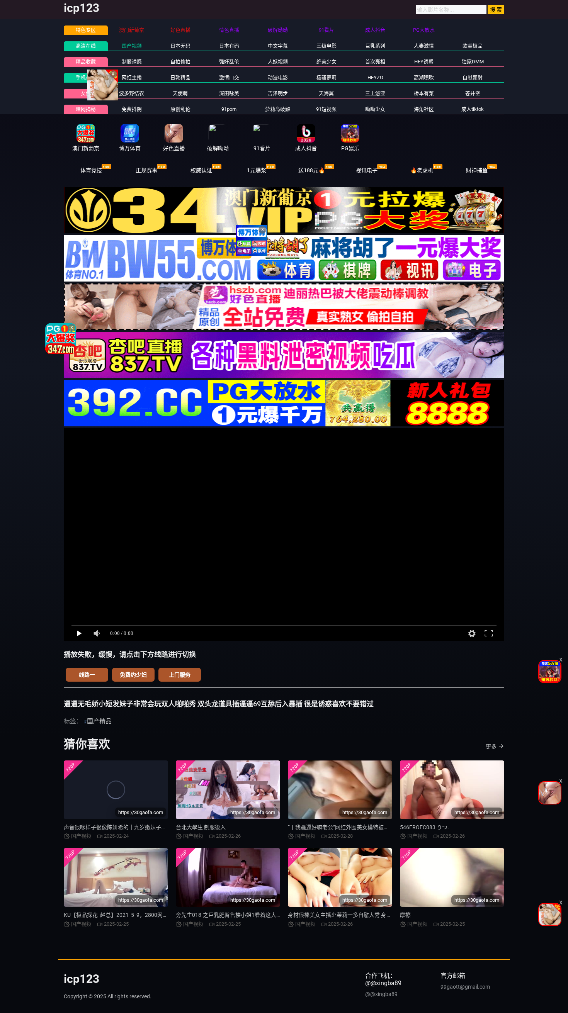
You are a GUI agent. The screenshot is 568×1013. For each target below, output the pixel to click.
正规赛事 (146, 170)
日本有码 (229, 46)
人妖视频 (278, 61)
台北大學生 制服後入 (201, 827)
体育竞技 (91, 170)
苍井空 (472, 93)
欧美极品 (473, 46)
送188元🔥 (311, 170)
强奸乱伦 (229, 61)
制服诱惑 (132, 61)
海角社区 (424, 109)
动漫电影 (278, 77)
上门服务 (179, 675)
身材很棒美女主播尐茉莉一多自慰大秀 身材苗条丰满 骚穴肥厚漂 (365, 915)
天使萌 (180, 93)
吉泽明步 (278, 93)
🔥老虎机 (421, 170)
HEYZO (375, 77)
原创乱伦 (180, 109)
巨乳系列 (375, 46)
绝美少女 (326, 61)
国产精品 (99, 721)
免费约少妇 (133, 675)
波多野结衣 (131, 93)
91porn (228, 109)
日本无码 (180, 46)
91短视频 (326, 109)
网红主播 (132, 77)
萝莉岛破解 (277, 109)
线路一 (87, 675)
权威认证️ (201, 170)
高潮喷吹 (424, 77)
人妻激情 (424, 46)
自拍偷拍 (180, 61)
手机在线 (86, 77)
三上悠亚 (375, 93)
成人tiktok (472, 109)
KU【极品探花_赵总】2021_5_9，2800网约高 (118, 915)
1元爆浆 (256, 170)
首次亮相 (375, 61)
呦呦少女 (375, 109)
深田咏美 (229, 93)
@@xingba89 (381, 994)
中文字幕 (278, 46)
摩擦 (405, 915)
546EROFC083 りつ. (424, 827)
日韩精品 (180, 77)
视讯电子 (367, 170)
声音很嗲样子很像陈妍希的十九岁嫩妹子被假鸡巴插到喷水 (134, 827)
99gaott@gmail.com (465, 987)
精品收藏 (86, 61)
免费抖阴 (132, 109)
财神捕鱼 (477, 170)
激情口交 (229, 77)
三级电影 (326, 46)
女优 (86, 93)
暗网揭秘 (86, 109)
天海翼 (326, 93)
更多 (491, 746)
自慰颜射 (473, 77)
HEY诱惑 (424, 61)
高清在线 (86, 46)
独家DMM (473, 61)
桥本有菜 (424, 93)
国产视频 (132, 46)
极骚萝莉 (326, 77)
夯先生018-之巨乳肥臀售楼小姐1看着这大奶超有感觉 (239, 915)
